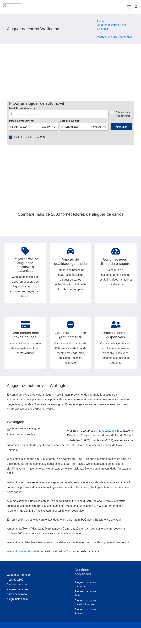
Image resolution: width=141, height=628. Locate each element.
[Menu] (129, 7)
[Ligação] (12, 6)
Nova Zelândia (107, 430)
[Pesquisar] (136, 7)
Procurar (121, 126)
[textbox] (59, 114)
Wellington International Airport (25, 551)
